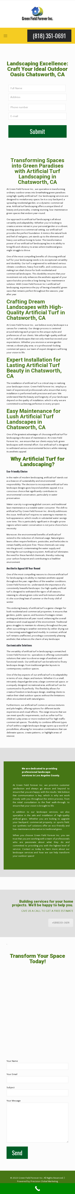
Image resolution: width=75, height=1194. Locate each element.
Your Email (12, 1074)
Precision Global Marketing (44, 1181)
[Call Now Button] (37, 1188)
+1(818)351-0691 (60, 922)
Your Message (14, 1100)
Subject (11, 1087)
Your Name (12, 1061)
